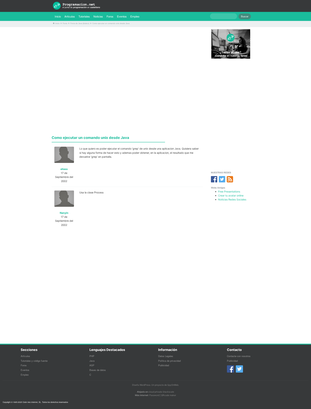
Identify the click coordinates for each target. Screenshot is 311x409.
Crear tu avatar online (231, 195)
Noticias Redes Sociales (232, 199)
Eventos (122, 16)
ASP (91, 365)
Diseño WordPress (141, 385)
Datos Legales (165, 356)
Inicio (58, 16)
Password (154, 395)
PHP (91, 356)
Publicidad (163, 365)
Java (91, 360)
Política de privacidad (169, 360)
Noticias (98, 16)
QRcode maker (168, 395)
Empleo (134, 16)
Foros (110, 16)
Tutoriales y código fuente (34, 360)
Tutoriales (85, 16)
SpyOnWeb (172, 385)
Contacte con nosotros (239, 356)
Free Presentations (229, 191)
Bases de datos (97, 370)
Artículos (69, 16)
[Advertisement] (127, 55)
